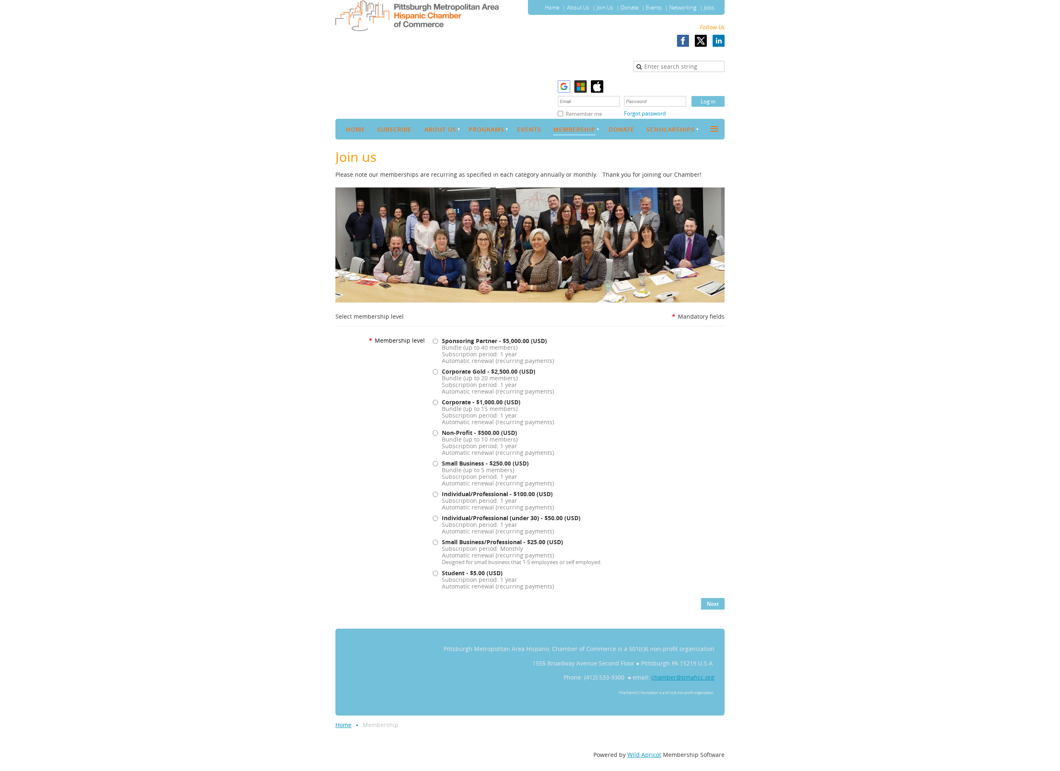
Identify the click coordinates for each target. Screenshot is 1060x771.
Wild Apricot (644, 755)
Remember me (584, 114)
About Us (578, 7)
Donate (629, 7)
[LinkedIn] (719, 41)
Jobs (709, 7)
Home (552, 7)
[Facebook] (683, 41)
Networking (682, 7)
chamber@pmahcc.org (682, 677)
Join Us (605, 7)
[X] (701, 41)
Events (654, 7)
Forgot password (645, 113)
